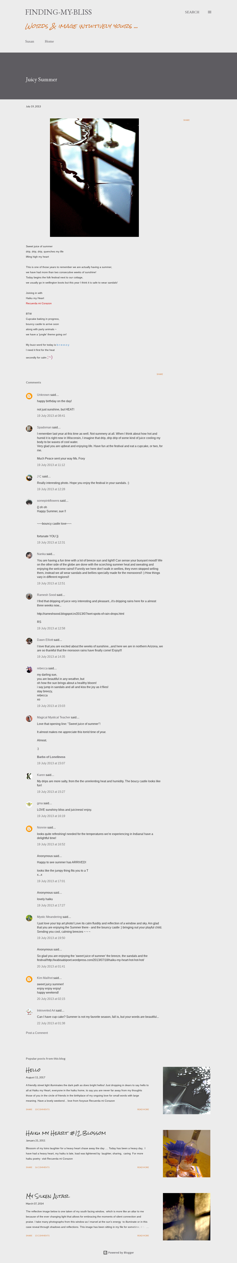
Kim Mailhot (45, 977)
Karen (41, 774)
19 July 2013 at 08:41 (51, 415)
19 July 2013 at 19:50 (51, 938)
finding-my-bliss (58, 12)
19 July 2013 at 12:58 (51, 628)
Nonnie (42, 827)
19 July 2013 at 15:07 (51, 763)
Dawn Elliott (45, 639)
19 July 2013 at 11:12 (51, 465)
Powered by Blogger (121, 1252)
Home (49, 41)
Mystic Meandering (49, 916)
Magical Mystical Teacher (53, 717)
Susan (29, 41)
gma (40, 803)
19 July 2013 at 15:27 (51, 791)
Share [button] (186, 120)
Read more (143, 1109)
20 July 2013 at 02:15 (51, 998)
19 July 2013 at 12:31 (51, 542)
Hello (33, 1070)
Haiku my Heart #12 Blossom (66, 1133)
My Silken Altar (47, 1196)
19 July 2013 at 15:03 (51, 705)
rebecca (42, 668)
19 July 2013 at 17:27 (51, 905)
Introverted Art (46, 1010)
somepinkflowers (48, 500)
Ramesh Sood (46, 594)
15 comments (42, 1235)
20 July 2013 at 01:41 (51, 966)
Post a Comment (37, 1032)
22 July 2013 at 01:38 (51, 1023)
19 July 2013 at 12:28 (51, 489)
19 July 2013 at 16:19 (51, 816)
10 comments (42, 1109)
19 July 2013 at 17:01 (51, 881)
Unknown (43, 394)
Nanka (41, 554)
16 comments (42, 1167)
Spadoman (44, 427)
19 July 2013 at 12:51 (51, 583)
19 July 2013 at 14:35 (51, 656)
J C (39, 476)
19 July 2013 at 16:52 (51, 844)
